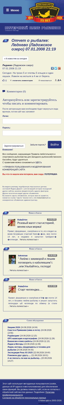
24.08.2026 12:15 (28, 336)
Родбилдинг (13, 336)
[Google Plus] (59, 67)
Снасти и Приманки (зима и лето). (24, 330)
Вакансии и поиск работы (20, 341)
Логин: (5, 116)
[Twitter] (56, 67)
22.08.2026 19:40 (42, 352)
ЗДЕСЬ (38, 162)
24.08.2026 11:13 (41, 341)
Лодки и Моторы (15, 344)
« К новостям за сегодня (15, 58)
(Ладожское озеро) (17, 65)
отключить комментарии (22, 80)
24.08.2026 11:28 (46, 338)
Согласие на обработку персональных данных (24, 398)
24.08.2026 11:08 (32, 344)
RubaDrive (22, 220)
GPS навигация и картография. (22, 338)
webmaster (43, 403)
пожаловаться (46, 80)
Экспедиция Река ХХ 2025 (20, 352)
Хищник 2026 (14, 327)
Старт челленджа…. (30, 289)
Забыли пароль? (38, 145)
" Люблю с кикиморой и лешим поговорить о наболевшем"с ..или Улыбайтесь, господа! (36, 262)
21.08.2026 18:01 (40, 355)
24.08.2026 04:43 (25, 350)
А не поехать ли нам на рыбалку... (24, 358)
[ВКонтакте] (52, 67)
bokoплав (22, 255)
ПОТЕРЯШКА (50, 174)
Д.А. (60, 80)
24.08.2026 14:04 (29, 327)
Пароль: (6, 128)
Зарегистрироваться (13, 146)
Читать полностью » (29, 239)
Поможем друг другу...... (19, 355)
